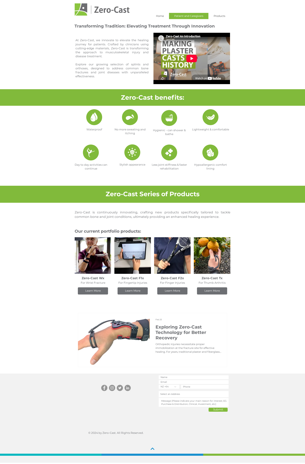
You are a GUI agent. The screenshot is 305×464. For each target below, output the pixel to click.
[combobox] (194, 394)
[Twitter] (120, 388)
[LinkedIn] (128, 388)
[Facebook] (104, 388)
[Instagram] (112, 388)
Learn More (93, 290)
